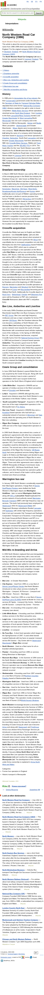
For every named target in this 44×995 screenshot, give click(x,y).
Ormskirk (12, 390)
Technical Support (13, 954)
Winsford (24, 287)
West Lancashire (26, 118)
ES (36, 2)
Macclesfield (25, 289)
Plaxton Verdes (18, 586)
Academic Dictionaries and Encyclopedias (20, 9)
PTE (28, 145)
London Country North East (13, 908)
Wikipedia (22, 19)
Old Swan (23, 189)
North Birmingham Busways (13, 870)
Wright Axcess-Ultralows (30, 700)
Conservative (11, 101)
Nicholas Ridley (34, 103)
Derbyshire (14, 138)
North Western (8, 836)
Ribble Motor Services (20, 111)
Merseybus (27, 199)
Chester (24, 294)
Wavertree (15, 189)
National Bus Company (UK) (13, 894)
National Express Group (30, 338)
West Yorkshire (25, 116)
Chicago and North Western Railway (16, 939)
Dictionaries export (6, 957)
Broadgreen (6, 191)
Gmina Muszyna (12, 790)
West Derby (32, 189)
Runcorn (5, 287)
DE (32, 2)
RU (28, 2)
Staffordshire (26, 245)
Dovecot (23, 191)
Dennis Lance (7, 586)
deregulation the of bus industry (26, 98)
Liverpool (28, 59)
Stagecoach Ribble (25, 506)
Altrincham (31, 415)
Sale (40, 415)
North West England (22, 113)
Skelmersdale (21, 126)
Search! (39, 13)
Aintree (30, 123)
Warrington (14, 287)
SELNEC (23, 145)
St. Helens (21, 407)
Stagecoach (6, 506)
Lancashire (15, 116)
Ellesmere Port (36, 294)
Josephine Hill (35, 790)
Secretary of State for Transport (17, 103)
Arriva (4, 727)
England (15, 52)
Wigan (15, 128)
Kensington (6, 189)
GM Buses (13, 320)
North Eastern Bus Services (13, 853)
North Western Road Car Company (16, 800)
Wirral (35, 240)
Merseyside (6, 121)
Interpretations (11, 24)
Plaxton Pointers (12, 488)
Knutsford (6, 412)
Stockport (7, 52)
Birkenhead (16, 294)
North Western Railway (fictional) (15, 879)
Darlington (9, 511)
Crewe (14, 289)
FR (41, 2)
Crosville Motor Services (18, 143)
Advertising (21, 954)
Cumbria (38, 113)
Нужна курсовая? (19, 786)
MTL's (12, 496)
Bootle (38, 123)
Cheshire (5, 138)
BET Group (9, 315)
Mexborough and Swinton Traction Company (20, 920)
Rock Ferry (6, 294)
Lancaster (37, 508)
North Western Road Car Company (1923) (18, 817)
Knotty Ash (15, 191)
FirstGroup (35, 727)
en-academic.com (9, 3)
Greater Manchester (9, 118)
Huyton (32, 191)
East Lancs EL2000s (13, 600)
